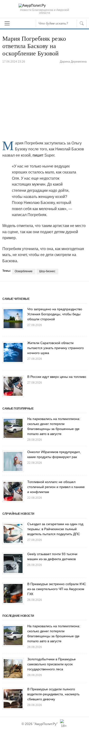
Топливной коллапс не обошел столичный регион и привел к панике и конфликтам (56, 487)
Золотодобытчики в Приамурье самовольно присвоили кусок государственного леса (51, 664)
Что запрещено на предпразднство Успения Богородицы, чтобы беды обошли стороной (54, 314)
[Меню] (7, 23)
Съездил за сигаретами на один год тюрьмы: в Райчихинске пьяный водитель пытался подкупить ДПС (55, 529)
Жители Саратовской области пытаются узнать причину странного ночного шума (55, 348)
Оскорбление (24, 271)
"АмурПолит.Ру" (45, 724)
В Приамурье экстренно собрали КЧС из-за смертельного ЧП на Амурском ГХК (56, 589)
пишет (37, 155)
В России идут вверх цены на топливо (56, 377)
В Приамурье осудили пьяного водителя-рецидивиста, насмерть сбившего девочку (53, 694)
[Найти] (82, 23)
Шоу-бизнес (47, 271)
